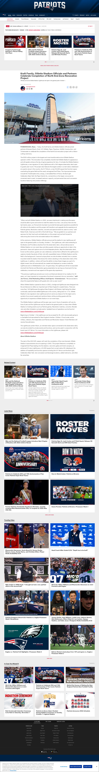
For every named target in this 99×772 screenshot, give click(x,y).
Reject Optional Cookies (75, 766)
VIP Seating (56, 735)
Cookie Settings (63, 766)
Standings (42, 742)
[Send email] (73, 88)
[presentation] (94, 62)
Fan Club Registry (70, 730)
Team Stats (42, 735)
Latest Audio (28, 733)
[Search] (73, 15)
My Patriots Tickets (56, 730)
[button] (46, 61)
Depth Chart (42, 730)
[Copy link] (76, 87)
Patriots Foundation (29, 737)
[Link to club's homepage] (4, 15)
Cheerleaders (28, 742)
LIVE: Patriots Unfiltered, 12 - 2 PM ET (19, 26)
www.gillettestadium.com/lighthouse (32, 332)
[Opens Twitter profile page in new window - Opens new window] (29, 89)
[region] (49, 766)
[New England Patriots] (49, 758)
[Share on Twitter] (71, 88)
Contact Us (70, 744)
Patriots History (29, 740)
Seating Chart (56, 737)
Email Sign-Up (70, 733)
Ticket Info (56, 728)
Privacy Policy (13, 770)
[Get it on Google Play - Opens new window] (54, 752)
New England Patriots (30, 86)
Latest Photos (29, 735)
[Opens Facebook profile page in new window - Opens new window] (27, 89)
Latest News (29, 728)
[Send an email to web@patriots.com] (32, 89)
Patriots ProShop (70, 728)
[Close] (96, 766)
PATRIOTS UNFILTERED (34, 30)
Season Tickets (56, 733)
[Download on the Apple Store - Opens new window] (44, 752)
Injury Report (42, 733)
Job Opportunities (70, 742)
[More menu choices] (47, 15)
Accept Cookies (87, 766)
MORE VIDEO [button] (49, 658)
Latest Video (29, 730)
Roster (42, 728)
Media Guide (70, 740)
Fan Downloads (70, 735)
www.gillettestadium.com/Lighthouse (32, 311)
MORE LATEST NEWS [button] (49, 514)
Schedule (42, 740)
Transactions (42, 737)
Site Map (29, 744)
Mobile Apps (70, 737)
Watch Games (56, 742)
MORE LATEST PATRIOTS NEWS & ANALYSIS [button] (49, 65)
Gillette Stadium (56, 740)
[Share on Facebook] (68, 88)
